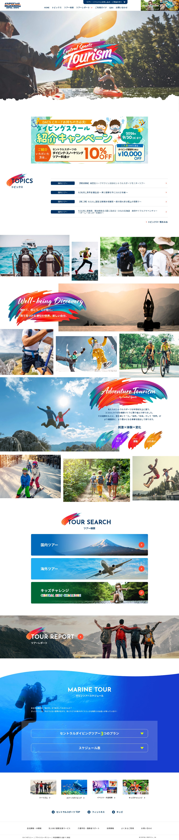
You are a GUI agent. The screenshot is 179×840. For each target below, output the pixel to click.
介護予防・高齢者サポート (89, 828)
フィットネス (98, 811)
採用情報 (110, 828)
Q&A (111, 7)
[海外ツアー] (89, 579)
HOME (46, 7)
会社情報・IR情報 (34, 828)
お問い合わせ (122, 7)
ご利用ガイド (101, 7)
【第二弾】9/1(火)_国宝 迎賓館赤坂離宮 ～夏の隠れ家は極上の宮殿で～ (109, 201)
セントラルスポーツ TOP (68, 811)
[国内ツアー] (89, 555)
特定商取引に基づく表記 (61, 837)
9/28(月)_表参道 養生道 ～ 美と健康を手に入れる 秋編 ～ (103, 192)
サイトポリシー (27, 837)
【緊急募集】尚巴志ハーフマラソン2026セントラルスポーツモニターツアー (111, 183)
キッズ (119, 811)
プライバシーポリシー (43, 837)
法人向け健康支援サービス (59, 828)
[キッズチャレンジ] (89, 603)
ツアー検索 (69, 7)
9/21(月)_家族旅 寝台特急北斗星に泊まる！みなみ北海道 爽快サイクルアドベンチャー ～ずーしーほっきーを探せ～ (118, 211)
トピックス (57, 7)
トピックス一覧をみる (158, 221)
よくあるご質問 (127, 828)
